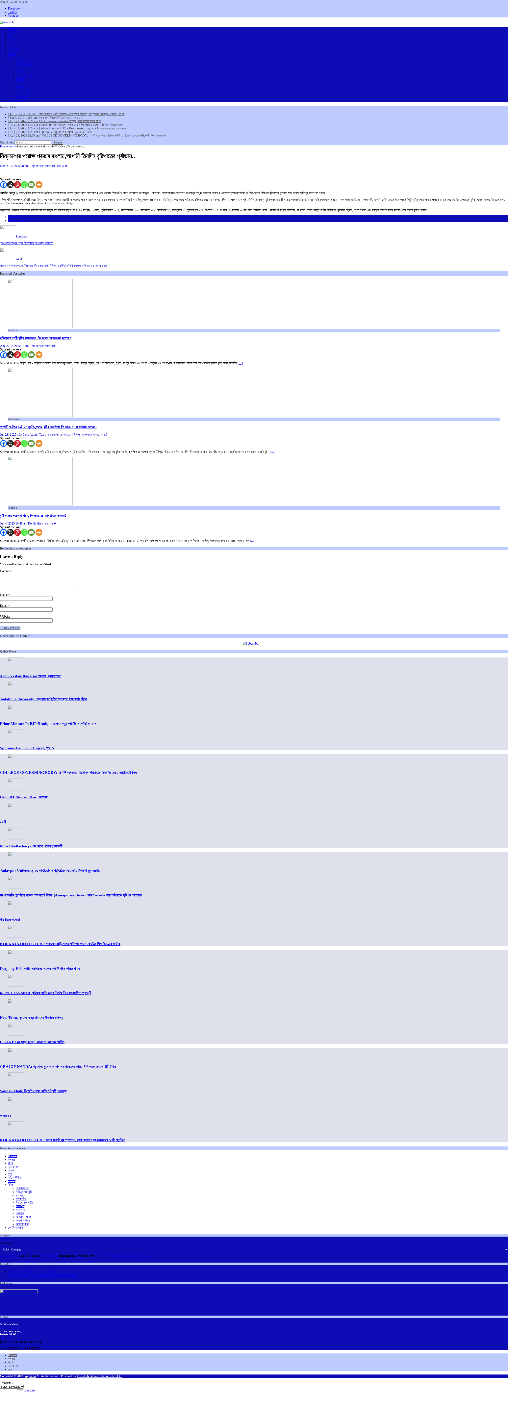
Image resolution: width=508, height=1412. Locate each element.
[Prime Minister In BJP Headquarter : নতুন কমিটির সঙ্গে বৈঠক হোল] (16, 716)
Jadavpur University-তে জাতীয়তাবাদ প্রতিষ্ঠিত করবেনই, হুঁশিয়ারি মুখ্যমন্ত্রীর (50, 870)
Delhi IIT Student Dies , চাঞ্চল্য (23, 797)
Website (5, 616)
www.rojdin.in (9, 1255)
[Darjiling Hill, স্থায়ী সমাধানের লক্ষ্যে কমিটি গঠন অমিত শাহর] (16, 961)
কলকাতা (12, 32)
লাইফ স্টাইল (14, 50)
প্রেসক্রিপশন (22, 61)
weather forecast (18, 220)
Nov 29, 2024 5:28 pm (14, 165)
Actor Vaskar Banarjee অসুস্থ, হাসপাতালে (30, 676)
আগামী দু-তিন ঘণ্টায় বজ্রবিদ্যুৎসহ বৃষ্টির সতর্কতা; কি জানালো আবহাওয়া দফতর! (48, 427)
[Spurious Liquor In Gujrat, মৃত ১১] (16, 740)
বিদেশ (11, 43)
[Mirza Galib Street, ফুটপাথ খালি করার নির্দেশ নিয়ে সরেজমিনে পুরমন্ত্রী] (16, 985)
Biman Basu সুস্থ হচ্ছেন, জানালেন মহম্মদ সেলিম (32, 1042)
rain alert (13, 216)
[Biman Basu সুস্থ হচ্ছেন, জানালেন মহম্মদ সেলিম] (16, 1034)
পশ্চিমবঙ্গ (75, 434)
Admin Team (38, 434)
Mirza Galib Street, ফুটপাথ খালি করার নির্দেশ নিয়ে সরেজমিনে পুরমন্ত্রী (45, 993)
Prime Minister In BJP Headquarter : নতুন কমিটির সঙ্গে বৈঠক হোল (48, 724)
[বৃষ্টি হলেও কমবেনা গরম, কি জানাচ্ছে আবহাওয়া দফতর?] (40, 504)
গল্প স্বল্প (20, 68)
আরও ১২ (5, 1116)
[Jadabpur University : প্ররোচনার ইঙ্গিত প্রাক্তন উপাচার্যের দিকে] (16, 691)
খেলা (10, 47)
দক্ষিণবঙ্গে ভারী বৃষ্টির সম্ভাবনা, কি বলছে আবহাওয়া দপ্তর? (35, 338)
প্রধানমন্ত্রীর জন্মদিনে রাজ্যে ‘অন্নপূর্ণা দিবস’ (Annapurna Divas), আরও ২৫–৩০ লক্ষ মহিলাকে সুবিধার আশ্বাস (71, 895)
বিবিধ (10, 57)
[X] (10, 184)
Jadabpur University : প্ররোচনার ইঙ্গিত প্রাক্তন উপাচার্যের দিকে (43, 699)
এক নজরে (65, 434)
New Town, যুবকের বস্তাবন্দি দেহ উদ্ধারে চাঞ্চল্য (31, 1017)
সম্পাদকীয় (21, 72)
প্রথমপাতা (86, 434)
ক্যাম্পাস (20, 82)
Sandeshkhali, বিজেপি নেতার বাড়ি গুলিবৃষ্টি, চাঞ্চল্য (33, 1091)
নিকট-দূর (20, 79)
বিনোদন (11, 54)
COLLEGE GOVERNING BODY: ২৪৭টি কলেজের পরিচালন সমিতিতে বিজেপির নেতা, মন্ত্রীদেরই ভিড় (68, 772)
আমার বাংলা (52, 434)
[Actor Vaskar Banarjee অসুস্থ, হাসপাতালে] (16, 668)
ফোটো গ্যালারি (15, 100)
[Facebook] (3, 184)
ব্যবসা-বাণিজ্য (23, 93)
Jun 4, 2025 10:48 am (13, 523)
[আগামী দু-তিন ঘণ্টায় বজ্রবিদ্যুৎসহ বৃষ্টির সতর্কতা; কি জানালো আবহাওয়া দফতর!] (40, 415)
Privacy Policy (49, 1255)
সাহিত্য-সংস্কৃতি (24, 64)
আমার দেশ (13, 39)
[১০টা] (16, 814)
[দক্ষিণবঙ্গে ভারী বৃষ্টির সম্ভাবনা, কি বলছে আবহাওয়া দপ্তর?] (40, 326)
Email (4, 605)
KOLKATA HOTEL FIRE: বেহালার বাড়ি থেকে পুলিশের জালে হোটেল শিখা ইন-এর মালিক (60, 944)
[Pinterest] (17, 184)
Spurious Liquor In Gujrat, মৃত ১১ (27, 748)
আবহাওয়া (50, 165)
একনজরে (12, 29)
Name (4, 594)
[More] (39, 184)
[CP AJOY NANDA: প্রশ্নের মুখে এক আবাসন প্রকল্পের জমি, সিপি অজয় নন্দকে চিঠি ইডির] (16, 1059)
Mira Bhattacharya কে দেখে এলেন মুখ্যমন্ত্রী (31, 846)
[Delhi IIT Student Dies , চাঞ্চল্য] (16, 789)
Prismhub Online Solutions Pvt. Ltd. (99, 1376)
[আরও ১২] (16, 1108)
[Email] (31, 184)
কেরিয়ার (20, 86)
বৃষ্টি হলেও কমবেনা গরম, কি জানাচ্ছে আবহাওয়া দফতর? (33, 516)
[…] (240, 363)
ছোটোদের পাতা (23, 89)
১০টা (3, 821)
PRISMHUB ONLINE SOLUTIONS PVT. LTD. (130, 1255)
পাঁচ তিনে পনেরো (10, 919)
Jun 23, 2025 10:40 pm (14, 434)
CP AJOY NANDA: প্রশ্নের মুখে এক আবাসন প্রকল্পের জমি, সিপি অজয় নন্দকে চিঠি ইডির (58, 1067)
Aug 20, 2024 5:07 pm (14, 345)
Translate (29, 1390)
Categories (6, 1243)
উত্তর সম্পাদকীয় (24, 75)
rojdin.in (30, 1376)
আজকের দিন (22, 97)
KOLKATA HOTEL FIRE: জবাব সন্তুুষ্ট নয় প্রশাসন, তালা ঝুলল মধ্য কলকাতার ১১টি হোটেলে (62, 1140)
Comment (6, 571)
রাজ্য (102, 434)
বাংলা (10, 36)
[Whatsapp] (24, 184)
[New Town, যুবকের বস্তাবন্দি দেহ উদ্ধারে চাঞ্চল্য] (16, 1010)
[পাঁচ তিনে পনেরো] (16, 911)
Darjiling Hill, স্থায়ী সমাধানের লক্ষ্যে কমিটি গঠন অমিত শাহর (40, 968)
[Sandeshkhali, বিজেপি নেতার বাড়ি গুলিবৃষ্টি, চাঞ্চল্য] (16, 1083)
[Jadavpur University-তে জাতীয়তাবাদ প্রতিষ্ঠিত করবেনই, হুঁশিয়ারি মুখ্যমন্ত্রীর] (16, 862)
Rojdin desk (36, 165)
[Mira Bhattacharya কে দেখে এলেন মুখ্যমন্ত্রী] (16, 838)
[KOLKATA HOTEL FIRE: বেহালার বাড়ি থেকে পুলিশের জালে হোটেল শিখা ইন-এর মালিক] (16, 936)
